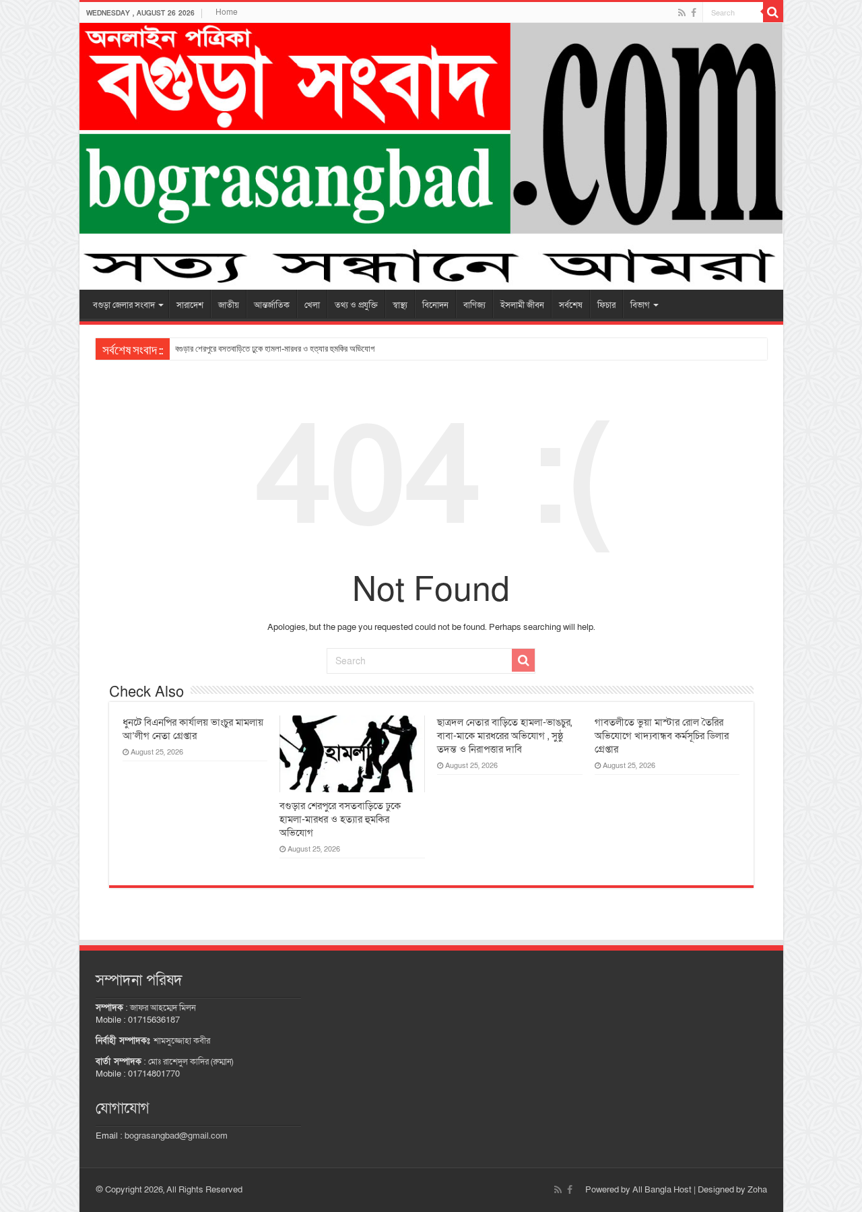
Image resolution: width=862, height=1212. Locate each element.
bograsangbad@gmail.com (176, 1136)
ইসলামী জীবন (522, 305)
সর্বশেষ (571, 305)
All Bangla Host (662, 1190)
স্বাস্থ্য (400, 305)
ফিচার (606, 305)
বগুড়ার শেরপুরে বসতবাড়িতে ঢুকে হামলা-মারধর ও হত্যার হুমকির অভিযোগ (274, 349)
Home (227, 12)
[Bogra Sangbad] (431, 156)
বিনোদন (435, 305)
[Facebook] (694, 13)
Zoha (757, 1190)
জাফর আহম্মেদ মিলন (163, 1008)
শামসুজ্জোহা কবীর (182, 1041)
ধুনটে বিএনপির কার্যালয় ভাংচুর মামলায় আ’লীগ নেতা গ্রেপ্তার (193, 728)
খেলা (312, 305)
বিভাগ (640, 305)
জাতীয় (228, 305)
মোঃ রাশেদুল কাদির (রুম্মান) (190, 1062)
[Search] (773, 12)
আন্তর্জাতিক (272, 305)
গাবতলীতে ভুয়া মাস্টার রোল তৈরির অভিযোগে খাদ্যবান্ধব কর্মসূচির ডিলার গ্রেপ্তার (662, 735)
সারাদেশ (189, 305)
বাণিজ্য (474, 305)
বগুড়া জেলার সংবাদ (124, 305)
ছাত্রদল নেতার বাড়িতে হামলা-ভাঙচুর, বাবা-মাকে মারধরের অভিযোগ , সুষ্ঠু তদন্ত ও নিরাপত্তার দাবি (504, 735)
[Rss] (682, 13)
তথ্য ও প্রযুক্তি (356, 305)
